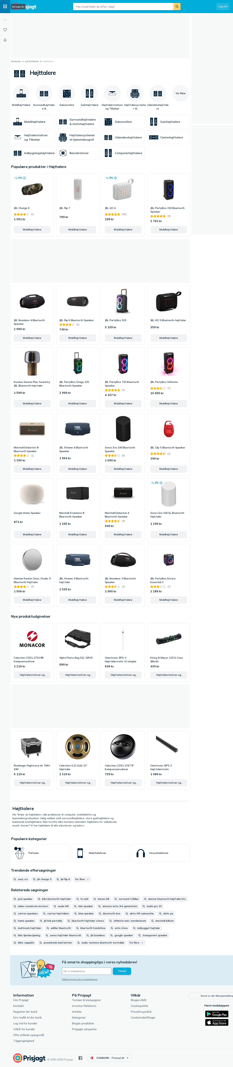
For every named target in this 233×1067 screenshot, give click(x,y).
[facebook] (80, 1058)
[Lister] (5, 30)
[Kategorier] (5, 6)
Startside (16, 61)
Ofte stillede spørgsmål (28, 1035)
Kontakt (18, 1006)
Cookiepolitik (139, 1006)
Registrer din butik (25, 1011)
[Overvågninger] (5, 40)
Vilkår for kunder (24, 1029)
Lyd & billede (32, 61)
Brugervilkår (139, 1000)
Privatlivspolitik (141, 1011)
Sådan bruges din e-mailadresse (80, 979)
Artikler (77, 1011)
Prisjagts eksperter (84, 1029)
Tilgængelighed (23, 1041)
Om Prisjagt (21, 1000)
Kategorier (79, 1017)
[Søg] (177, 6)
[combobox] (123, 6)
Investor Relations (84, 1006)
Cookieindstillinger (143, 1017)
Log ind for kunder (25, 1023)
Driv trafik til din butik (27, 1017)
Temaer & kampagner (86, 1000)
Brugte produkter (83, 1023)
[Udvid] (5, 19)
